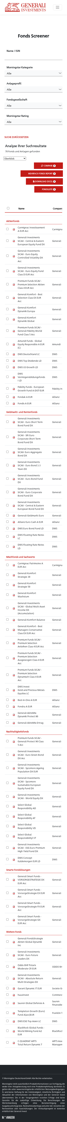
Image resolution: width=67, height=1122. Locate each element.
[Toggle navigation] (57, 7)
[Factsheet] (14, 229)
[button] (33, 73)
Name (21, 208)
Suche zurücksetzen (16, 136)
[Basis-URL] (25, 7)
